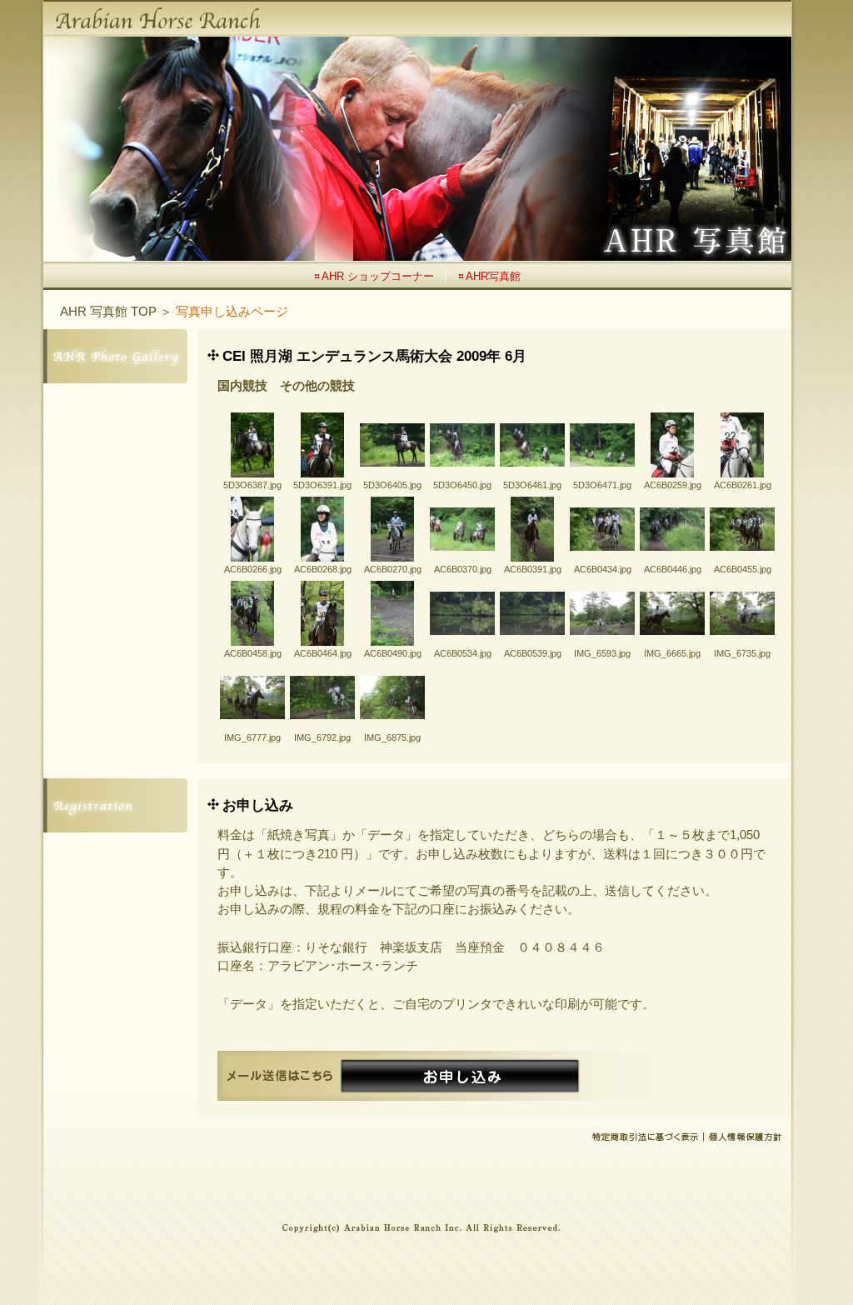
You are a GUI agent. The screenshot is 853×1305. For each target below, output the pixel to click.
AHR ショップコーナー (378, 276)
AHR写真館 (493, 276)
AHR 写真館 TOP (108, 311)
